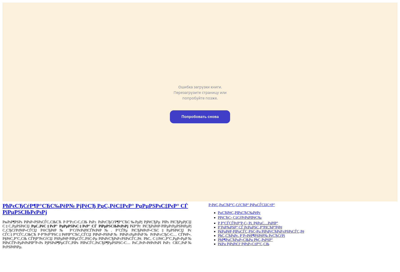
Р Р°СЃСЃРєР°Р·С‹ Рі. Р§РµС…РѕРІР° (248, 223)
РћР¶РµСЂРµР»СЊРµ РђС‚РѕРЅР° (245, 240)
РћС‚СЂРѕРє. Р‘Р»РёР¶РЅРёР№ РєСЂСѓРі (251, 236)
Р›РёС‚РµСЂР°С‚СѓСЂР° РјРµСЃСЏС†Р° (242, 205)
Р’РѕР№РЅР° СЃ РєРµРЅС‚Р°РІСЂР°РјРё (250, 227)
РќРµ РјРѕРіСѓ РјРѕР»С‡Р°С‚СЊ (243, 244)
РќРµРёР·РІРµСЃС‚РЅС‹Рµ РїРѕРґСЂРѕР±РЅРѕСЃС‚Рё (261, 231)
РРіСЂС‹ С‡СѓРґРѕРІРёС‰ (240, 217)
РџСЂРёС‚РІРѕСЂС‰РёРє (239, 213)
